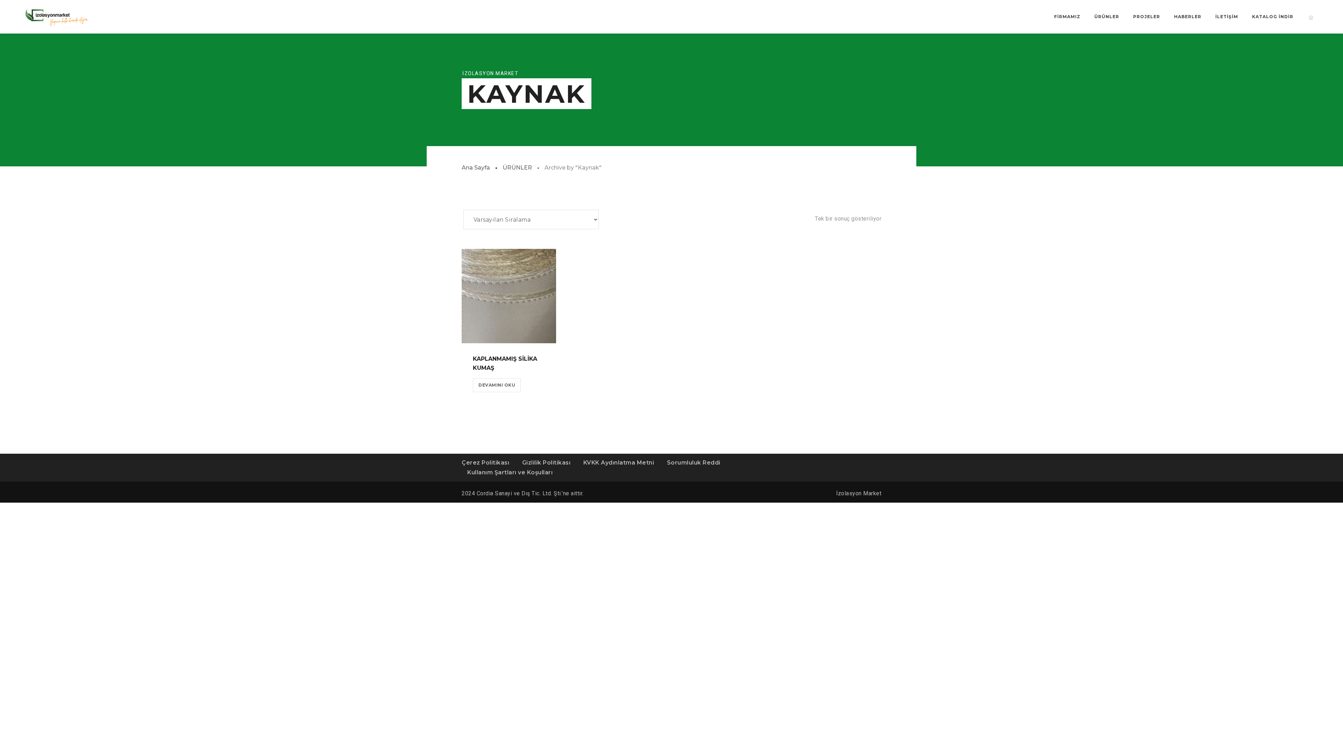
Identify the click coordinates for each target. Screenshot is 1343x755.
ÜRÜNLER (517, 167)
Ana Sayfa (476, 167)
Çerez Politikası (485, 462)
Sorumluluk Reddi (693, 462)
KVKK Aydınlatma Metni (618, 462)
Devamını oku (496, 385)
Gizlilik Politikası (546, 462)
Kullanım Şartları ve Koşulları (510, 472)
